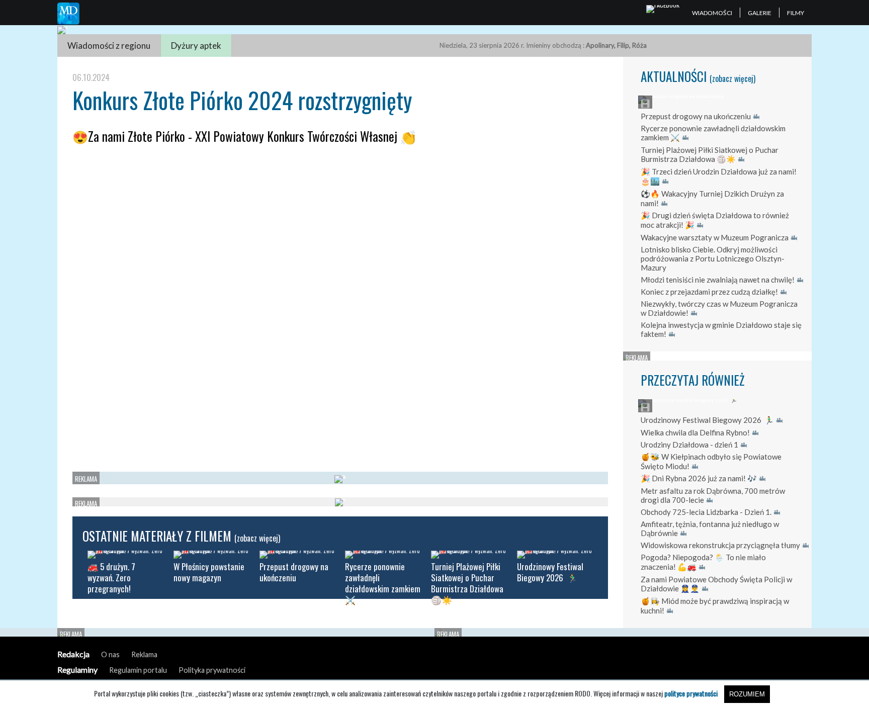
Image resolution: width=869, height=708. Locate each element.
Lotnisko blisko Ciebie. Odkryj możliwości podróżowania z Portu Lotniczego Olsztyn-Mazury (713, 258)
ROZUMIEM (747, 694)
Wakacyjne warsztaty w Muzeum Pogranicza (715, 237)
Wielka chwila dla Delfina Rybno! (695, 432)
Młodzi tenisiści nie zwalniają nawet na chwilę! (718, 279)
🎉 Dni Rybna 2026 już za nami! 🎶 (699, 478)
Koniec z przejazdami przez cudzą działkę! (709, 291)
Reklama (144, 654)
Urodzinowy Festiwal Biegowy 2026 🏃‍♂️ (707, 419)
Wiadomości (712, 13)
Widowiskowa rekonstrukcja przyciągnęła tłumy (720, 545)
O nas (110, 654)
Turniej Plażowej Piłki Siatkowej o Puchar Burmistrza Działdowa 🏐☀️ (709, 154)
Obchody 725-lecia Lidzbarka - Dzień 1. (706, 511)
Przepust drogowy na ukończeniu (696, 116)
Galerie (759, 13)
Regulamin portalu (138, 670)
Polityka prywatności (212, 670)
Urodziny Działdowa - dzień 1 (689, 444)
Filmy (795, 13)
